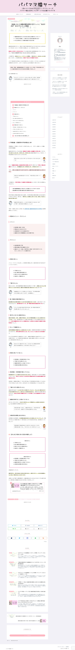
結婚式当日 (54, 175)
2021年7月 (54, 147)
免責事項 (67, 646)
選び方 (53, 177)
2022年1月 (54, 138)
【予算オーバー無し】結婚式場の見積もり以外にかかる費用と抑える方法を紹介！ (59, 93)
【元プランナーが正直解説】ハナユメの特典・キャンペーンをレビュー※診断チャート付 (59, 79)
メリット (14, 109)
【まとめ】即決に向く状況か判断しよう (21, 135)
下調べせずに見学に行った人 (18, 129)
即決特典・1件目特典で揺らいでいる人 (19, 127)
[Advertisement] (27, 92)
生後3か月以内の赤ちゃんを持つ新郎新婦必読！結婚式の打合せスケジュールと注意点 (59, 86)
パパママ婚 (21, 499)
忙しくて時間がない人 (17, 122)
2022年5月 (54, 131)
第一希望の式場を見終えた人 (18, 118)
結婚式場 (38, 499)
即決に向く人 (16, 114)
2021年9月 (54, 145)
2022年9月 (54, 124)
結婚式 (34, 499)
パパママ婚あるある (55, 161)
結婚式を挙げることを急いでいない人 (19, 131)
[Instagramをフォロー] (27, 538)
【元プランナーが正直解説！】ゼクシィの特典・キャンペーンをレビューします (59, 82)
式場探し (30, 499)
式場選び (16, 499)
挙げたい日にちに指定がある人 (18, 120)
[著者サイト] (11, 538)
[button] (68, 69)
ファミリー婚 (26, 499)
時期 (53, 168)
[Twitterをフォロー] (19, 538)
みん (60, 46)
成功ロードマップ (55, 166)
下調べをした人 (15, 116)
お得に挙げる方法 (11, 499)
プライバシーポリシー (61, 646)
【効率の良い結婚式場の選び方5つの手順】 (33, 208)
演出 (53, 173)
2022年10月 (54, 122)
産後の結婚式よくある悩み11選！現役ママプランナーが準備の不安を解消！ (59, 89)
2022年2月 (54, 136)
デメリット (15, 111)
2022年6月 (54, 129)
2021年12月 (54, 140)
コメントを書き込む (27, 635)
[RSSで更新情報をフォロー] (43, 538)
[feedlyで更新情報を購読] (35, 538)
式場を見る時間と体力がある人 (18, 133)
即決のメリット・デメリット (19, 107)
